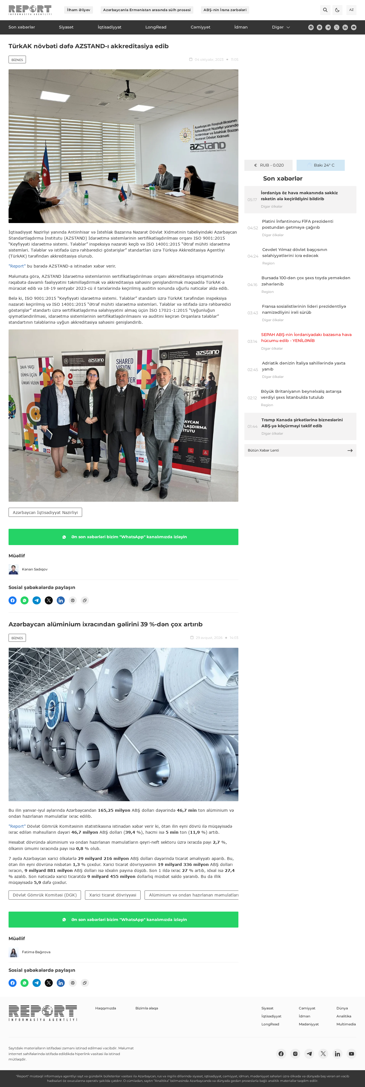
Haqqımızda (105, 1008)
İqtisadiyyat (271, 1016)
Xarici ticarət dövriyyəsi (112, 894)
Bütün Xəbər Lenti (263, 450)
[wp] (25, 600)
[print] (73, 600)
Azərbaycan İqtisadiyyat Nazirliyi (45, 512)
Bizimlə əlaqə (146, 1008)
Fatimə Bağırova (36, 952)
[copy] (85, 600)
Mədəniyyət (309, 1024)
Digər (278, 27)
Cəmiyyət (307, 1008)
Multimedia (346, 1024)
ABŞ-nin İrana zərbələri (225, 10)
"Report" (17, 266)
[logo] (30, 10)
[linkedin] (345, 27)
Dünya (342, 1008)
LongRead (270, 1024)
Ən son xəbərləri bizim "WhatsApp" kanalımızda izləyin (129, 536)
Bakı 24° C (324, 165)
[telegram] (328, 27)
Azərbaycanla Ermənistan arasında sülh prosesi (146, 10)
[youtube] (353, 27)
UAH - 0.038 (272, 165)
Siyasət (267, 1008)
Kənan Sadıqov (35, 569)
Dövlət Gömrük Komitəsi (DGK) (45, 894)
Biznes (17, 60)
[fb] (311, 27)
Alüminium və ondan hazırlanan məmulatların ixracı (201, 894)
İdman (304, 1016)
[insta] (319, 27)
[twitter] (336, 27)
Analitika (343, 1016)
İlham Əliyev (78, 10)
